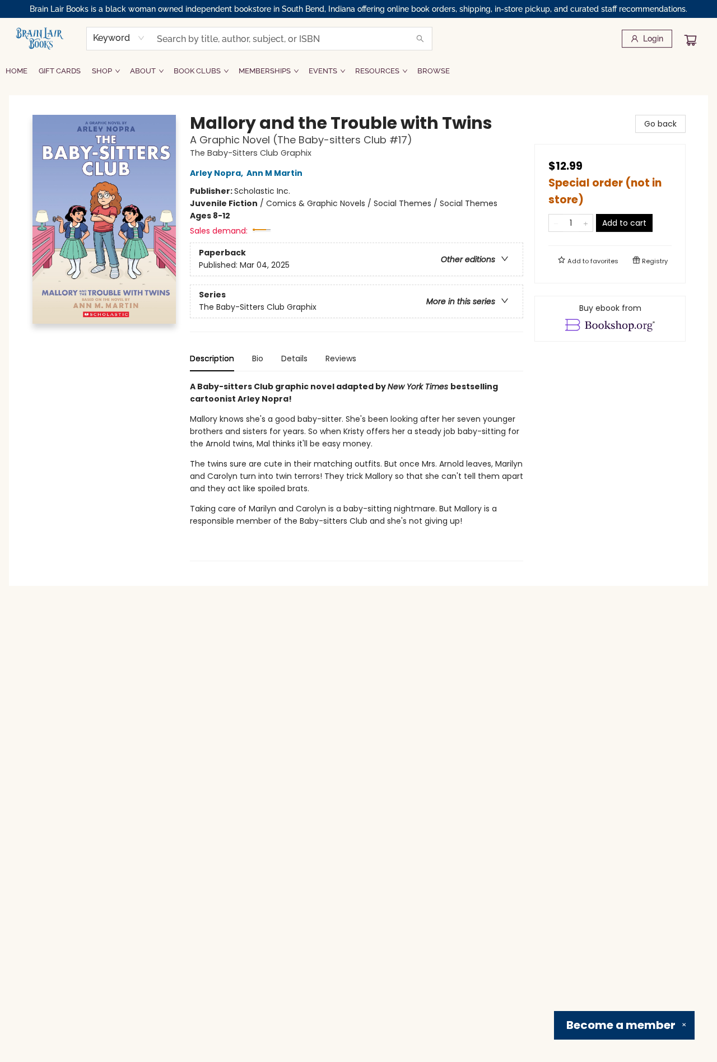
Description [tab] (212, 358)
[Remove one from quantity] (556, 223)
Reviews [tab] (340, 358)
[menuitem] (16, 71)
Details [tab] (294, 358)
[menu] (358, 71)
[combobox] (119, 38)
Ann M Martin (274, 173)
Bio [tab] (257, 358)
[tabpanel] (356, 470)
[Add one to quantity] (586, 223)
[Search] (420, 38)
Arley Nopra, (217, 173)
